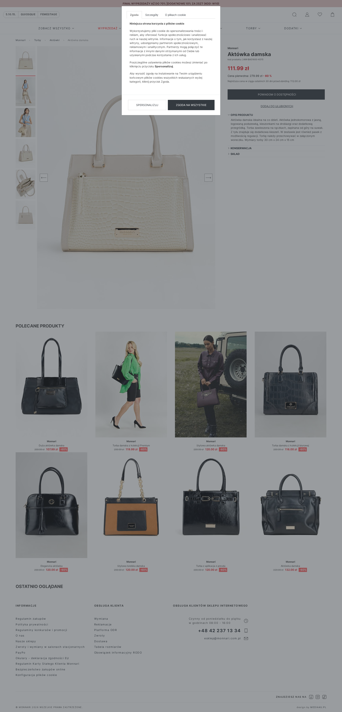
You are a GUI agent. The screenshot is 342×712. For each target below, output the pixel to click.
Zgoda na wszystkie (191, 105)
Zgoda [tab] (134, 14)
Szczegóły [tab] (151, 14)
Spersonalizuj (147, 105)
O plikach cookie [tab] (175, 14)
